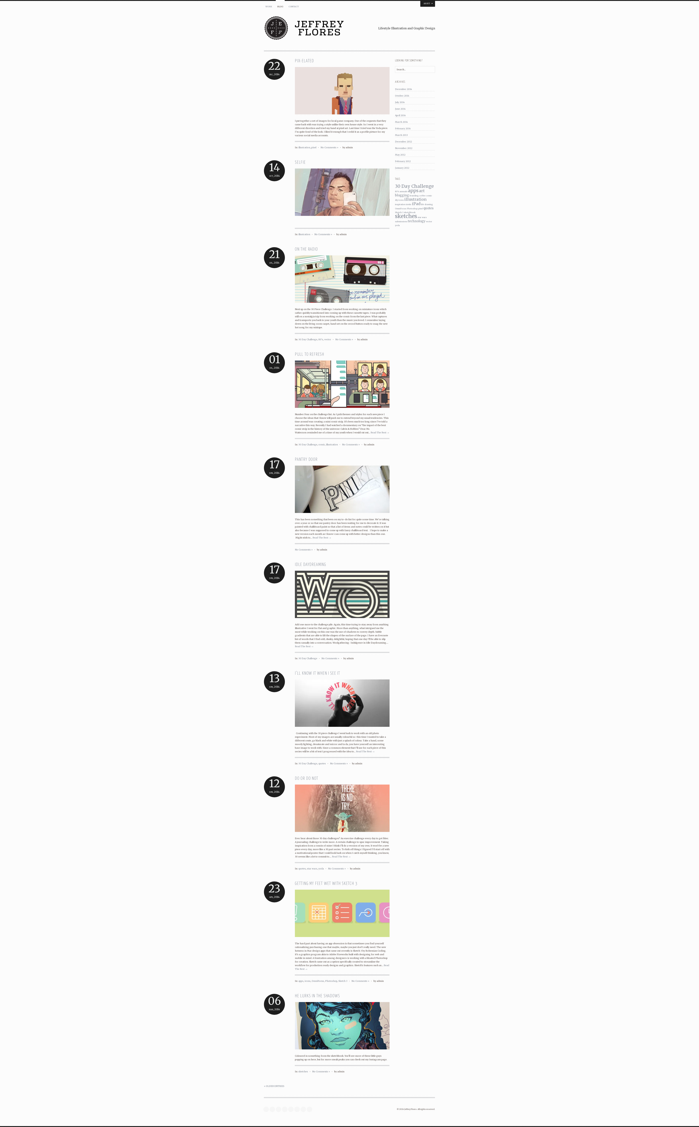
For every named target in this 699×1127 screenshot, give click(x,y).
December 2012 (403, 141)
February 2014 (403, 128)
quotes (322, 763)
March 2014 (401, 122)
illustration (304, 147)
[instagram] (279, 1109)
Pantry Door (306, 460)
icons (308, 981)
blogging (402, 195)
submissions (401, 221)
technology (416, 221)
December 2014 (403, 89)
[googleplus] (292, 1109)
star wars (312, 868)
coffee (422, 196)
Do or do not (306, 779)
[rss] (310, 1109)
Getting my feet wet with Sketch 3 (326, 884)
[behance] (298, 1109)
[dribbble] (304, 1109)
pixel (313, 147)
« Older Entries (274, 1086)
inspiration (400, 204)
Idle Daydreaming (310, 565)
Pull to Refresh (309, 354)
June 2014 (400, 108)
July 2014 (400, 102)
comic (321, 444)
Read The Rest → (380, 432)
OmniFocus (318, 981)
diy (396, 200)
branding (414, 196)
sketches (303, 1071)
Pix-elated (304, 61)
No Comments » (329, 147)
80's (320, 339)
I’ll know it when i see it (317, 673)
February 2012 (403, 161)
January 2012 (402, 167)
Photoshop (331, 981)
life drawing (427, 204)
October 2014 (402, 95)
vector (327, 339)
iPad (416, 203)
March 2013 (401, 135)
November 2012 (403, 148)
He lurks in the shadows (317, 996)
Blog (280, 6)
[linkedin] (286, 1109)
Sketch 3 (342, 981)
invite (408, 204)
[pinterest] (273, 1109)
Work (268, 6)
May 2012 (400, 154)
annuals (403, 191)
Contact (294, 6)
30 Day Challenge (307, 339)
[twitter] (267, 1109)
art (422, 190)
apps (300, 981)
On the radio (306, 249)
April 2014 (400, 115)
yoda (321, 868)
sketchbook (410, 212)
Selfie (300, 162)
